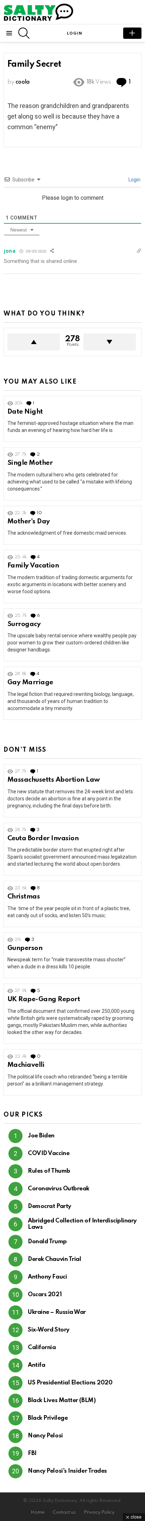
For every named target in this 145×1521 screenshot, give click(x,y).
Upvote (33, 341)
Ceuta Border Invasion (42, 838)
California (42, 1348)
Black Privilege (48, 1418)
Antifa (36, 1365)
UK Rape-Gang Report (43, 999)
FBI (32, 1453)
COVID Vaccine (48, 1153)
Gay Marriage (30, 682)
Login (133, 179)
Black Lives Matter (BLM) (61, 1400)
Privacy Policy (99, 1512)
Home (37, 1512)
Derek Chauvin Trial (54, 1259)
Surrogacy (23, 624)
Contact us (64, 1512)
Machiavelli (25, 1065)
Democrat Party (49, 1206)
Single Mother (29, 462)
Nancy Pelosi (45, 1436)
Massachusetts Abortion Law (53, 779)
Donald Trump (47, 1242)
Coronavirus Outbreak (58, 1189)
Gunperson (24, 948)
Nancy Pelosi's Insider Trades (67, 1471)
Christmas (23, 896)
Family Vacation (33, 565)
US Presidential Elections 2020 (70, 1383)
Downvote (109, 341)
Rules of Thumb (49, 1171)
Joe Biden (41, 1136)
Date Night (25, 411)
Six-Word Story (48, 1330)
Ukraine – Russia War (57, 1312)
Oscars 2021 (45, 1295)
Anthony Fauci (47, 1277)
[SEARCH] (24, 33)
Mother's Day (28, 521)
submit (132, 33)
